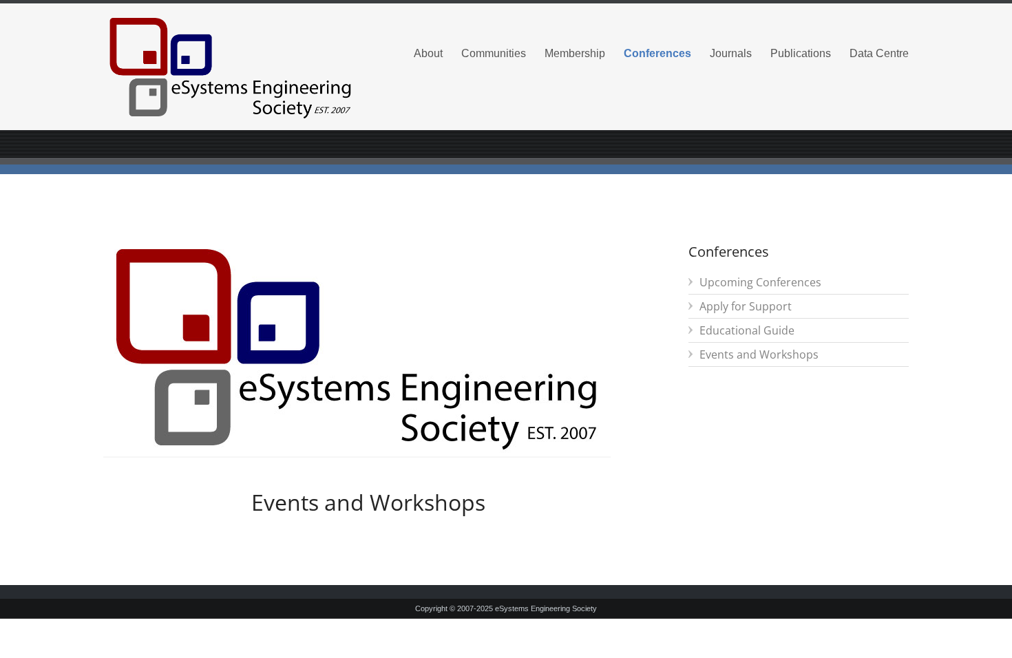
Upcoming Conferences (760, 282)
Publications (800, 53)
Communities (493, 53)
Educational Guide (746, 330)
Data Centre (879, 53)
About (428, 53)
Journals (731, 53)
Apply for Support (745, 306)
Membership (575, 53)
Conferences (657, 53)
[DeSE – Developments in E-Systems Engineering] (230, 67)
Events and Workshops (759, 354)
